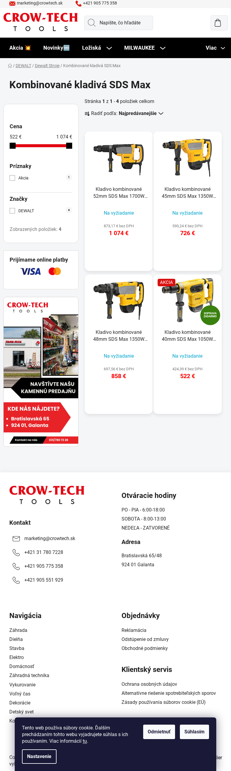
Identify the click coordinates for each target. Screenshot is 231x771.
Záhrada (18, 630)
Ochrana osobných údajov (149, 684)
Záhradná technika (29, 675)
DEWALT (44, 210)
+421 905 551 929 (43, 580)
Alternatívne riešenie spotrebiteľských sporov (169, 693)
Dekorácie (19, 703)
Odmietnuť (159, 732)
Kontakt (20, 522)
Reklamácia (134, 630)
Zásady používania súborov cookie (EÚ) (164, 702)
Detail (118, 251)
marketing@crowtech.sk (40, 3)
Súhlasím (194, 732)
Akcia (44, 178)
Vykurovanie (22, 685)
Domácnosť (21, 666)
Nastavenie (39, 756)
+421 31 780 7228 (43, 552)
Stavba (16, 648)
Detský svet (21, 712)
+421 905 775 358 (100, 3)
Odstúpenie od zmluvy (145, 639)
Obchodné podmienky (145, 648)
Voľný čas (19, 694)
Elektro (16, 657)
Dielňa (16, 639)
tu (85, 741)
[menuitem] (20, 48)
